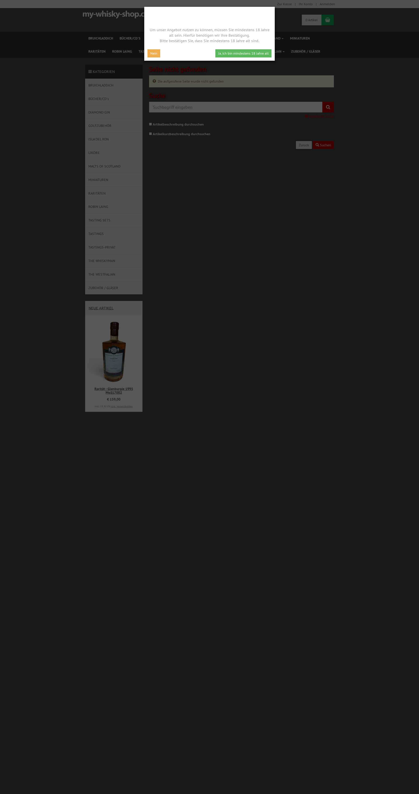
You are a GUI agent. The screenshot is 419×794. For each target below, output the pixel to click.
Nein (153, 53)
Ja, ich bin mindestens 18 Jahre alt (243, 53)
